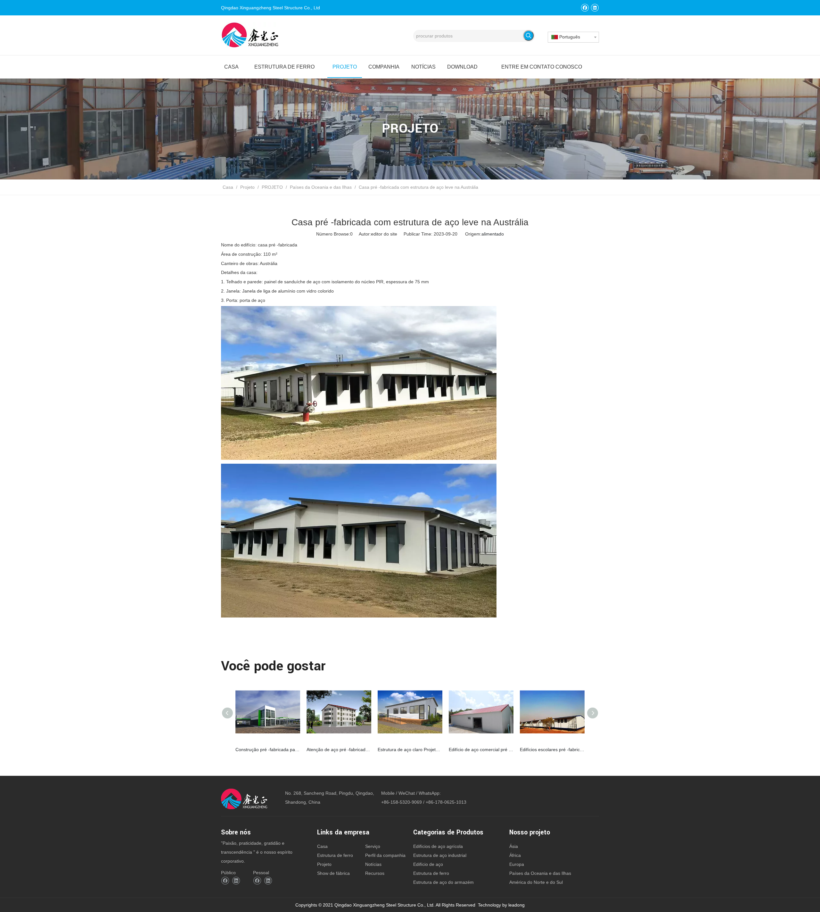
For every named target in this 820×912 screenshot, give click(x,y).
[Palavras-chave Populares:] (528, 35)
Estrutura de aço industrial (439, 855)
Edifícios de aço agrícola (438, 846)
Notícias (373, 864)
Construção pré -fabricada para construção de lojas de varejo (267, 749)
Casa (322, 846)
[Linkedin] (595, 8)
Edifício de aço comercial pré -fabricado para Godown (481, 749)
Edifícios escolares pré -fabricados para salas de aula (552, 749)
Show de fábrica (333, 873)
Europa (516, 864)
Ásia (513, 846)
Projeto (324, 864)
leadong (516, 905)
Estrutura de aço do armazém (443, 882)
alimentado (492, 233)
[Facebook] (585, 8)
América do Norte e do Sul (536, 882)
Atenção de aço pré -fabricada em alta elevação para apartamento (339, 749)
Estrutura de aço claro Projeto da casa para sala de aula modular (410, 749)
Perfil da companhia (385, 855)
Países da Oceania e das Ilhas (540, 873)
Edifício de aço (428, 864)
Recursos (374, 873)
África (515, 855)
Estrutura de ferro (335, 855)
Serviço (372, 846)
